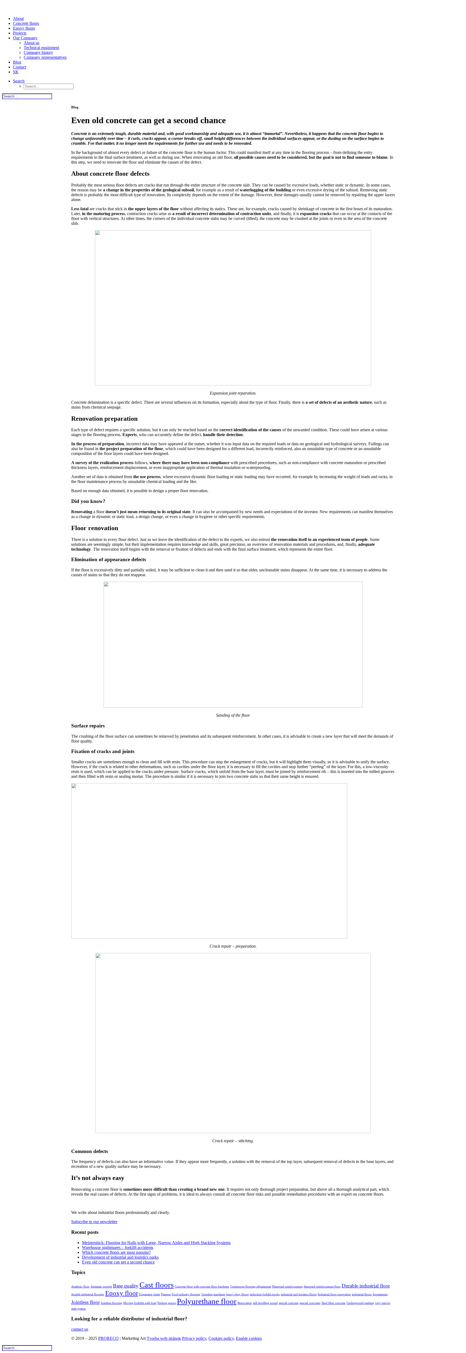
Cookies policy (221, 1338)
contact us (79, 1329)
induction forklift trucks (265, 1294)
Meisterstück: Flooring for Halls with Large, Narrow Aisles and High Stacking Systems (156, 1242)
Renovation (245, 1303)
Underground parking (360, 1303)
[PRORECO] (233, 7)
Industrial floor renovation (334, 1294)
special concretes (310, 1303)
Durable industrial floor (366, 1286)
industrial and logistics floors (299, 1294)
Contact (19, 67)
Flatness (166, 1294)
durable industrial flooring (87, 1294)
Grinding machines (213, 1294)
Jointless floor (85, 1302)
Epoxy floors (24, 28)
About (18, 18)
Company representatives (45, 57)
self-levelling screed (265, 1303)
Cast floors (156, 1284)
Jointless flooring (111, 1303)
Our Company (25, 38)
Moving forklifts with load (139, 1303)
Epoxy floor (121, 1293)
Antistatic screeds (101, 1286)
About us (31, 42)
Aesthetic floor (80, 1286)
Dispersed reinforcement (287, 1286)
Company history (38, 52)
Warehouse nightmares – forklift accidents (117, 1247)
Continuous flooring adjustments (250, 1286)
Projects (19, 33)
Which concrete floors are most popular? (116, 1252)
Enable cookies (249, 1338)
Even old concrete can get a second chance (118, 1262)
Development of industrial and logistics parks (120, 1257)
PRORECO (108, 1338)
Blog (17, 62)
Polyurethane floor (207, 1301)
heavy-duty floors (237, 1294)
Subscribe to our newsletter (94, 1221)
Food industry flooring (186, 1294)
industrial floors (362, 1294)
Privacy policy (194, 1338)
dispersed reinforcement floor (322, 1286)
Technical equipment (41, 47)
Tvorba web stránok (164, 1338)
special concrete (289, 1303)
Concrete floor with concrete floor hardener (202, 1286)
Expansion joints (149, 1294)
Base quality (125, 1286)
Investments (380, 1294)
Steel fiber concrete (333, 1303)
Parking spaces (166, 1303)
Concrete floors (26, 23)
